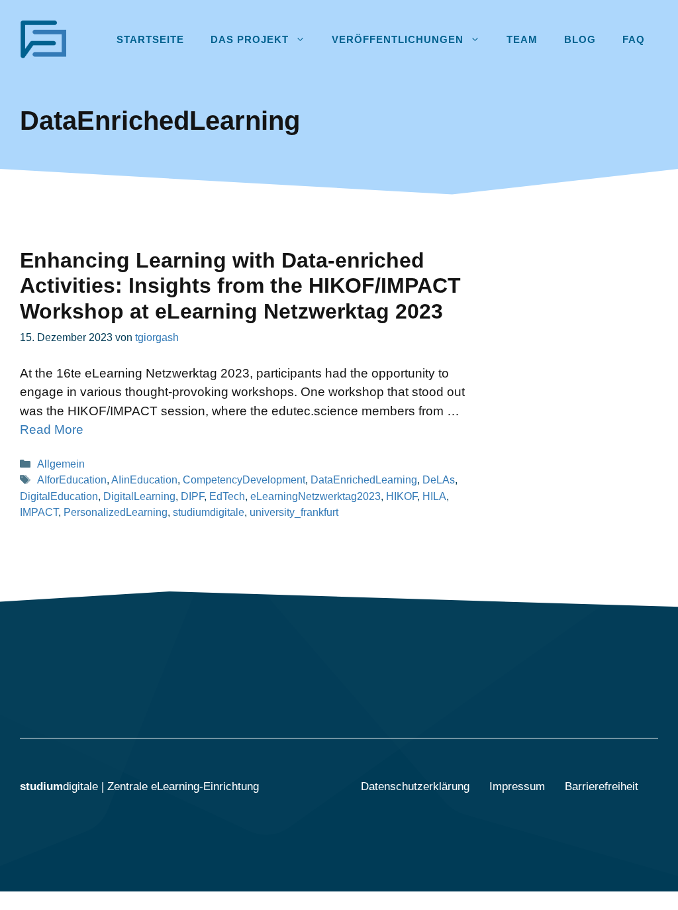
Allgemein (61, 464)
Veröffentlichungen (397, 39)
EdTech (227, 496)
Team (522, 39)
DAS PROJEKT (250, 39)
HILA (434, 496)
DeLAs (438, 479)
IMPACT (39, 512)
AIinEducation (144, 479)
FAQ (633, 39)
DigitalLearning (139, 496)
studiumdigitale (208, 512)
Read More (51, 429)
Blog (580, 39)
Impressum (517, 786)
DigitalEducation (59, 496)
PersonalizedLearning (116, 512)
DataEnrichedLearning (364, 479)
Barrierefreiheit (601, 786)
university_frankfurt (294, 512)
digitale (60, 786)
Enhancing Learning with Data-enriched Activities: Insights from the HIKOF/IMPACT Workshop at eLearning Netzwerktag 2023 (240, 285)
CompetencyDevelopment (244, 479)
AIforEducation (72, 479)
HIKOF (401, 496)
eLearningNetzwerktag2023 (315, 496)
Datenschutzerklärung (415, 786)
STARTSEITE (150, 39)
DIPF (192, 496)
